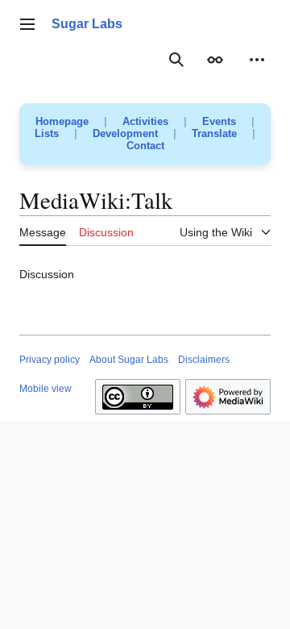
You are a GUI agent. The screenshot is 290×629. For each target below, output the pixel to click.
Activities (145, 121)
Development (125, 133)
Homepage (62, 121)
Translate (214, 133)
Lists (47, 133)
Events (219, 121)
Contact (145, 146)
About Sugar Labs (128, 359)
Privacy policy (49, 359)
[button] (27, 24)
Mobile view (45, 388)
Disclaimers (204, 359)
